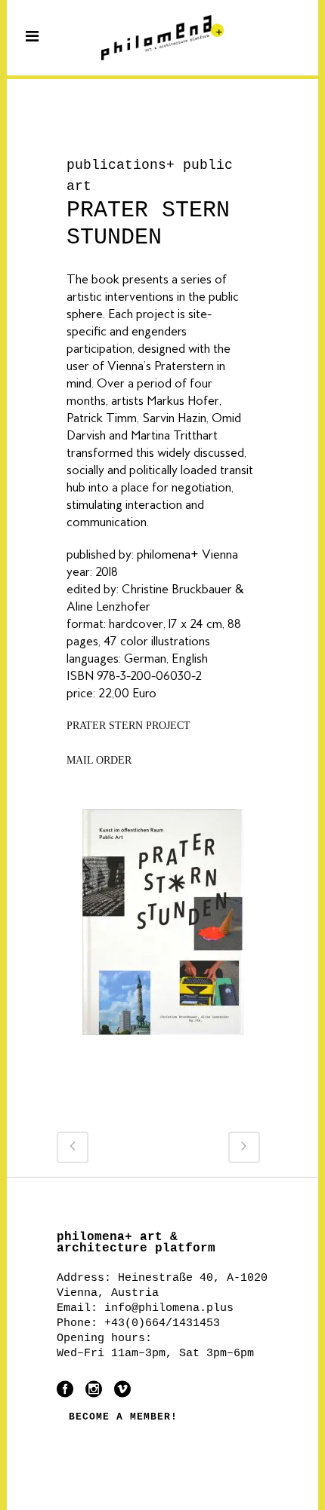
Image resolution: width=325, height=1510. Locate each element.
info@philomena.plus (169, 1308)
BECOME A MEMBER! (123, 1417)
